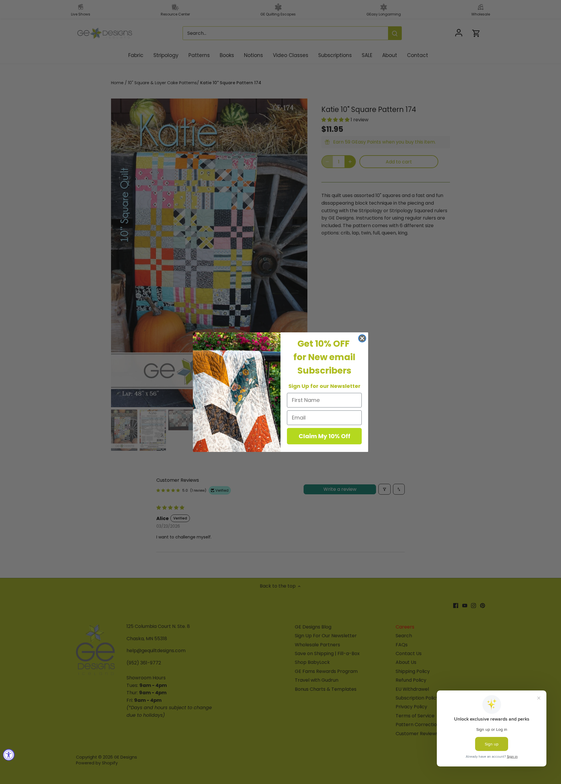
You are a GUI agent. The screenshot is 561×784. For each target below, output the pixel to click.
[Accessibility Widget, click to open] (9, 755)
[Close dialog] (362, 338)
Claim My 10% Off (324, 436)
